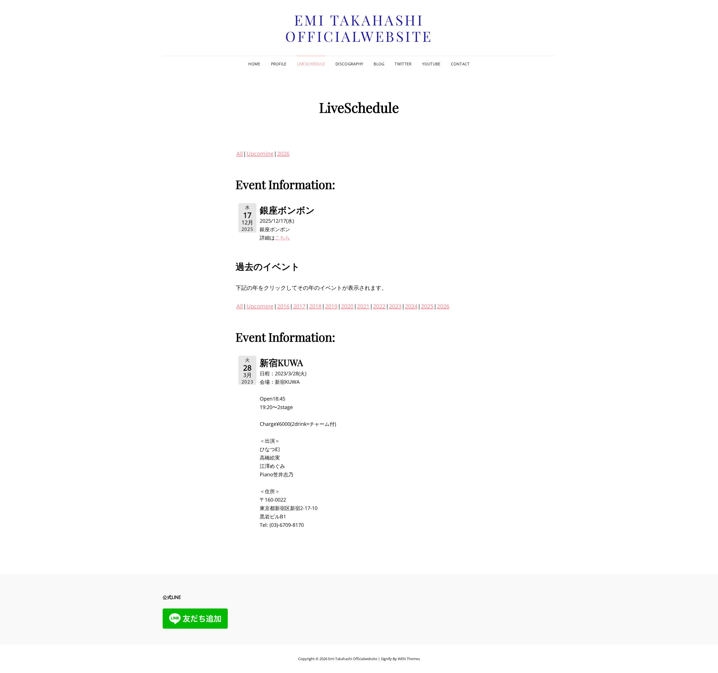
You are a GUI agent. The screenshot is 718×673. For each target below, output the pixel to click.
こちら (282, 237)
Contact (460, 63)
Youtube (431, 63)
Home (254, 63)
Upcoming (260, 153)
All (239, 153)
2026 (283, 153)
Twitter (403, 63)
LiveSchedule (311, 63)
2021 (363, 306)
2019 (331, 306)
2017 (299, 306)
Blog (379, 63)
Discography (349, 63)
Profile (279, 63)
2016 (283, 306)
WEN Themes (409, 658)
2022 (379, 306)
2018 (315, 306)
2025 (427, 306)
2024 (411, 306)
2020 (347, 306)
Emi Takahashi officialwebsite (359, 27)
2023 (395, 306)
